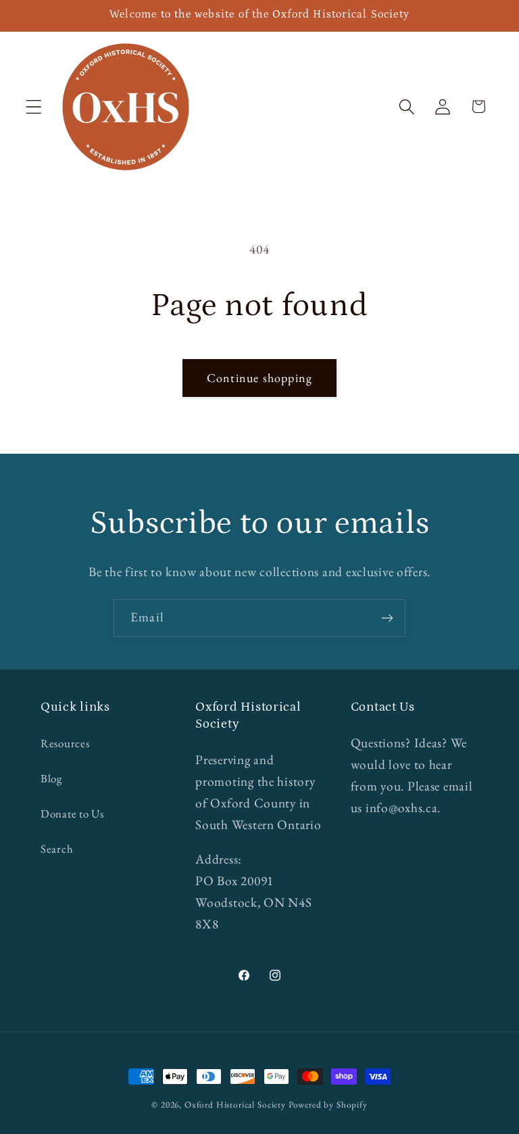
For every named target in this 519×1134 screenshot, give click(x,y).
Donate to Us (72, 813)
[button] (34, 106)
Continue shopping (259, 377)
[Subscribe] (387, 618)
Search (57, 848)
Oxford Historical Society (235, 1104)
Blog (51, 778)
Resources (65, 743)
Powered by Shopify (328, 1104)
